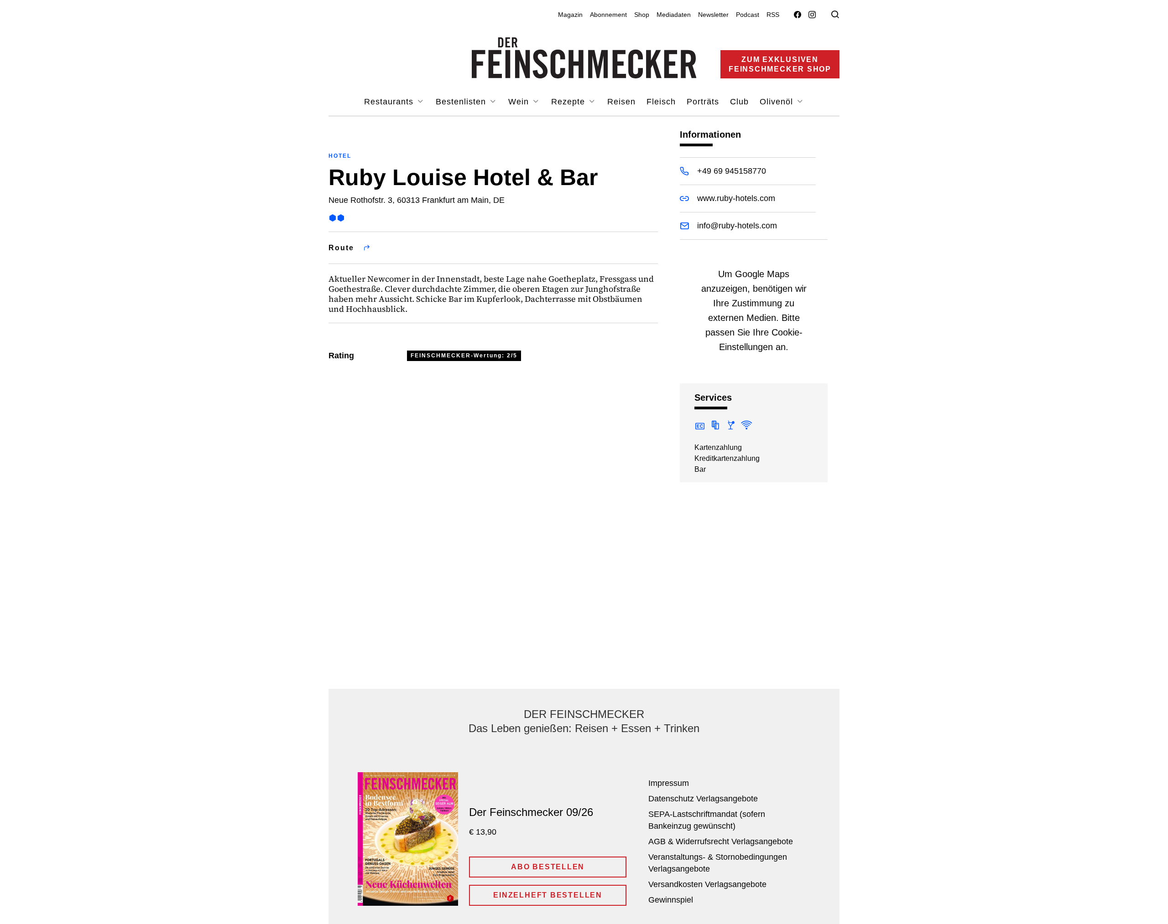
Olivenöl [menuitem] (778, 101)
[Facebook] (797, 15)
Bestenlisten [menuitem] (462, 101)
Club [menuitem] (739, 101)
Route (341, 248)
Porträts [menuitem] (703, 101)
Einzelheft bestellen (547, 895)
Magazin (570, 14)
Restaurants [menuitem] (390, 101)
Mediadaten (674, 14)
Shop (641, 14)
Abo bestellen (547, 867)
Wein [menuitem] (520, 101)
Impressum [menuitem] (668, 783)
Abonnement (608, 14)
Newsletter (713, 14)
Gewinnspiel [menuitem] (670, 899)
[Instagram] (812, 15)
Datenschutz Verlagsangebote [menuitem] (703, 798)
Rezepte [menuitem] (569, 101)
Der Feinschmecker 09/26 (531, 812)
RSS (772, 14)
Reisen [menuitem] (621, 101)
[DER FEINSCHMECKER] (584, 57)
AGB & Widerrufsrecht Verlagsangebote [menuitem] (720, 841)
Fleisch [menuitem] (661, 101)
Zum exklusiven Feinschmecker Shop (780, 64)
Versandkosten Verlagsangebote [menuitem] (707, 884)
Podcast (747, 14)
